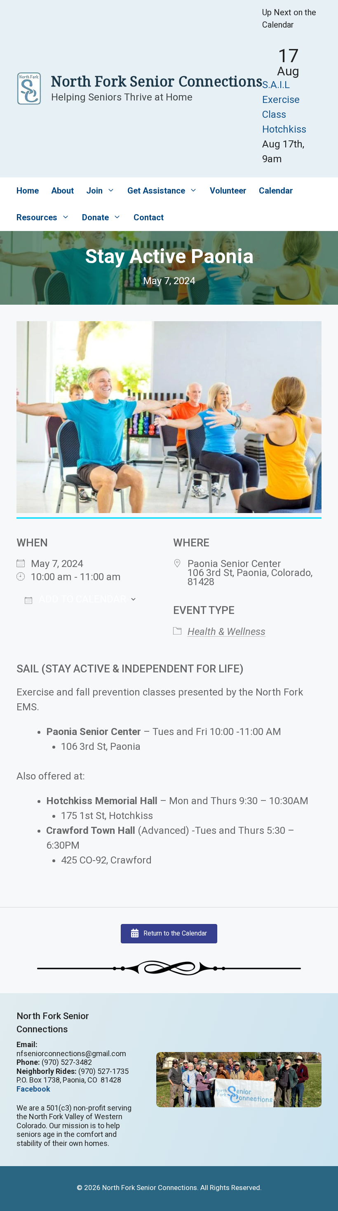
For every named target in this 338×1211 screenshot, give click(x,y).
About (62, 191)
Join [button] (94, 191)
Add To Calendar (81, 599)
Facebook (33, 1089)
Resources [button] (36, 217)
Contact (149, 217)
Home (27, 191)
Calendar (276, 191)
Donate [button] (95, 217)
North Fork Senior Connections (156, 81)
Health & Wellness (226, 631)
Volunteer (228, 191)
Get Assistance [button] (156, 191)
